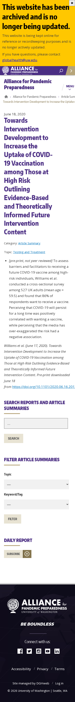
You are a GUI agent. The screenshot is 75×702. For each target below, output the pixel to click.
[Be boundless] (37, 624)
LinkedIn (58, 650)
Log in (59, 683)
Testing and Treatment (29, 252)
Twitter (31, 650)
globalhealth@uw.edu (19, 60)
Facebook (21, 650)
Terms (59, 669)
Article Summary (29, 243)
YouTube (49, 650)
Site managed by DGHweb (31, 683)
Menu (70, 86)
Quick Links (70, 70)
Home (5, 96)
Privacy (42, 669)
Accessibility (21, 669)
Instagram (40, 650)
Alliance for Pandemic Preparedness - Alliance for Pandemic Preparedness (30, 71)
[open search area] (61, 71)
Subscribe (13, 554)
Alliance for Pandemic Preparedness (34, 97)
